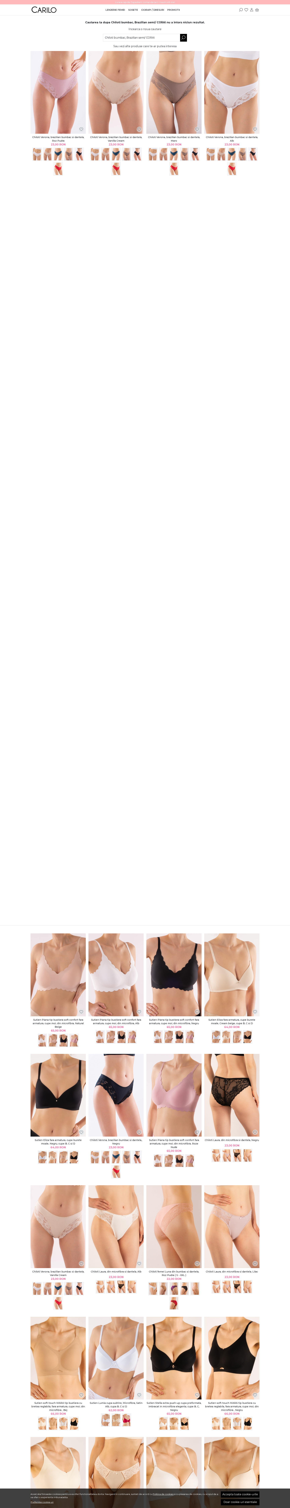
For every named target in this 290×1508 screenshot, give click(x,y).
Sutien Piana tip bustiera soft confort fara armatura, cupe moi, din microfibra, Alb (116, 1021)
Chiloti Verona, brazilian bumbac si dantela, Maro (174, 139)
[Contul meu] (251, 10)
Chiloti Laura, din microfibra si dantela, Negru (232, 1140)
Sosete (133, 9)
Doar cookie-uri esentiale (240, 1502)
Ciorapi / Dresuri (152, 9)
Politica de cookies (163, 1494)
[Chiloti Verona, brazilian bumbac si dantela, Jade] (58, 154)
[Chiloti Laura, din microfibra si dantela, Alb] (216, 1155)
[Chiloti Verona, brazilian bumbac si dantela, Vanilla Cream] (47, 154)
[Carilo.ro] (51, 10)
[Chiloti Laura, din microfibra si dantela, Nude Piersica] (247, 1155)
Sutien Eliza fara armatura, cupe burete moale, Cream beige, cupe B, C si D (231, 1021)
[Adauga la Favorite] (81, 129)
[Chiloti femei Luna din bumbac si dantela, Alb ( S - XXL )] (153, 1288)
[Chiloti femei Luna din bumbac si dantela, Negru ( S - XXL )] (184, 1288)
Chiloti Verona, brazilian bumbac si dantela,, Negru (116, 1142)
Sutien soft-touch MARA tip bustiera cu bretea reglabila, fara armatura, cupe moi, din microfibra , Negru (232, 1406)
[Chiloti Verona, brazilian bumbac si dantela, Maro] (68, 154)
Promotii (173, 9)
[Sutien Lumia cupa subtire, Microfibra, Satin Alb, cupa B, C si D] (116, 1358)
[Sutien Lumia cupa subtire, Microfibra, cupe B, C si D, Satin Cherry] (126, 1420)
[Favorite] (246, 10)
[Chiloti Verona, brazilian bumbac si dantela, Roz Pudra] (58, 92)
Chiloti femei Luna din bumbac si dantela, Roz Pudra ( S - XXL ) (174, 1273)
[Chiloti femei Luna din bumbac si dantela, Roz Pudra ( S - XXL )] (174, 1226)
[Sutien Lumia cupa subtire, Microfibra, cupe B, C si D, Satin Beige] (116, 1420)
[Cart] (257, 10)
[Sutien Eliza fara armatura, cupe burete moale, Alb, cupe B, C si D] (216, 1036)
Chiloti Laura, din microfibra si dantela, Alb (116, 1271)
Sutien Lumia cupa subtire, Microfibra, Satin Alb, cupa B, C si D (116, 1404)
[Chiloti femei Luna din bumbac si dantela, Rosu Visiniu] (174, 1303)
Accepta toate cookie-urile (240, 1494)
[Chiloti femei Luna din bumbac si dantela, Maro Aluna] (163, 1288)
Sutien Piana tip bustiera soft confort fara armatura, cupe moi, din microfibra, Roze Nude (174, 1144)
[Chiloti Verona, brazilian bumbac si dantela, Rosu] (58, 168)
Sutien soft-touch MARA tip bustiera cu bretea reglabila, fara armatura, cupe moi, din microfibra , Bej (58, 1406)
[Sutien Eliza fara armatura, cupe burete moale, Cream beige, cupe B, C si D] (231, 974)
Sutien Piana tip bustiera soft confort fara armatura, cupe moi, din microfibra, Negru (174, 1021)
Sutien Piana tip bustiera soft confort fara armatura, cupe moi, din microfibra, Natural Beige (58, 1023)
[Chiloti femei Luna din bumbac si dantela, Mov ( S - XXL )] (174, 1288)
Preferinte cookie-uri (42, 1502)
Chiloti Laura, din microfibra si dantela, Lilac (232, 1271)
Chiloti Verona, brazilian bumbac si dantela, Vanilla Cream (116, 139)
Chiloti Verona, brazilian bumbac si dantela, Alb (232, 139)
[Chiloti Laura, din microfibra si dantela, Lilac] (226, 1155)
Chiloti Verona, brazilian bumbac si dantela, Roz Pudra (58, 139)
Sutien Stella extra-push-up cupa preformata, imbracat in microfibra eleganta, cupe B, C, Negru (174, 1406)
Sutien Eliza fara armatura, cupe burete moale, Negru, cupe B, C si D (58, 1142)
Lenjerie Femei (115, 9)
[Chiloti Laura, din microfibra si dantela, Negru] (231, 1095)
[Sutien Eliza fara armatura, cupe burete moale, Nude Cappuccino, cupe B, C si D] (237, 1036)
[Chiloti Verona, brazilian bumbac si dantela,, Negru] (79, 154)
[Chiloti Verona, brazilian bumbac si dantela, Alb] (37, 154)
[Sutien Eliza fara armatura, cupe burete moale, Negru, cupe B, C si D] (247, 1036)
